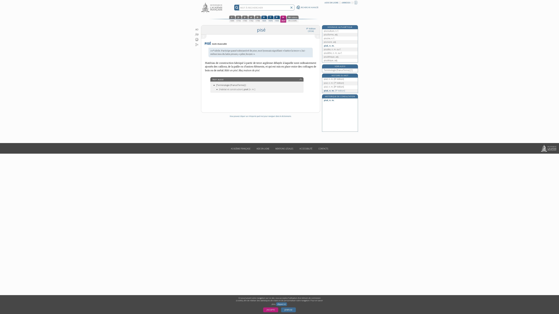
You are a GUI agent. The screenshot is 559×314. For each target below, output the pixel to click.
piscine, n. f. (329, 38)
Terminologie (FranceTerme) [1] (338, 70)
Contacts (323, 148)
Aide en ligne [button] (331, 3)
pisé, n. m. (329, 45)
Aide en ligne (262, 148)
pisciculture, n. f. (331, 31)
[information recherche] (236, 7)
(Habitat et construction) (237, 89)
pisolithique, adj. (331, 56)
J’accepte (271, 310)
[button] (196, 29)
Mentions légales (284, 148)
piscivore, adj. (330, 42)
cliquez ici (281, 304)
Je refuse (288, 310)
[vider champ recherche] (291, 7)
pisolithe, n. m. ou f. (333, 53)
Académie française (240, 148)
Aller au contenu (212, 2)
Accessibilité (305, 148)
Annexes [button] (346, 3)
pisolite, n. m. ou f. (332, 49)
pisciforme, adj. (331, 34)
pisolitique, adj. (331, 60)
